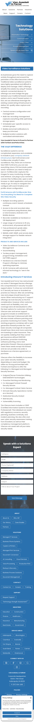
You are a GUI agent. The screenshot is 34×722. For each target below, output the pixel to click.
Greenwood (19, 653)
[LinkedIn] (20, 662)
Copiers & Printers (9, 546)
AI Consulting (7, 559)
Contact (28, 13)
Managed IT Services (10, 537)
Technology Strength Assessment (15, 601)
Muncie (17, 644)
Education (6, 612)
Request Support (9, 597)
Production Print (24, 564)
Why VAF (17, 518)
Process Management (21, 46)
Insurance (6, 621)
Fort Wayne (7, 644)
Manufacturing (19, 621)
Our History (7, 522)
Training (28, 587)
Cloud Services (21, 559)
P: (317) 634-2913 (17, 684)
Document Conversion (11, 555)
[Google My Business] (27, 662)
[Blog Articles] (6, 662)
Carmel (27, 649)
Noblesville (6, 653)
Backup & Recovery (9, 568)
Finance (5, 616)
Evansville (17, 640)
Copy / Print (24, 42)
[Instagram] (17, 667)
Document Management (11, 577)
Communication (23, 39)
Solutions (12, 10)
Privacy (9, 695)
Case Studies (19, 522)
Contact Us (7, 587)
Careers (20, 13)
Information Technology (20, 35)
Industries (28, 10)
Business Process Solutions (12, 573)
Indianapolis (7, 635)
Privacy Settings (21, 695)
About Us (6, 518)
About (4, 10)
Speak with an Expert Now (20, 50)
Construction (18, 612)
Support (12, 13)
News (5, 13)
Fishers (17, 649)
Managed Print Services (11, 550)
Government (19, 625)
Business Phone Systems (11, 541)
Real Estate (7, 625)
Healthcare (16, 616)
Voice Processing (9, 564)
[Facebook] (13, 662)
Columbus (6, 640)
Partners (20, 10)
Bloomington (20, 635)
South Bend (7, 649)
